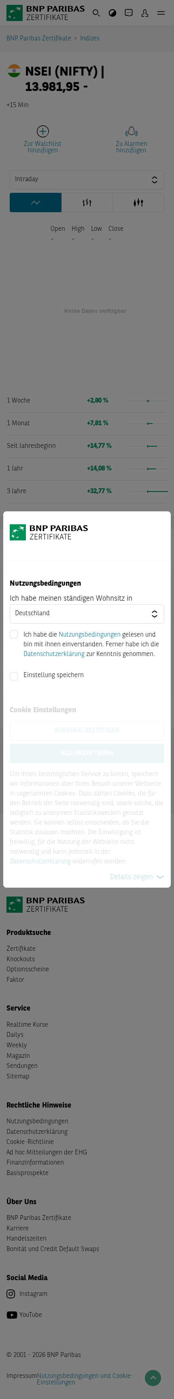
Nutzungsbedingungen (90, 635)
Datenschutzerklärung (54, 654)
